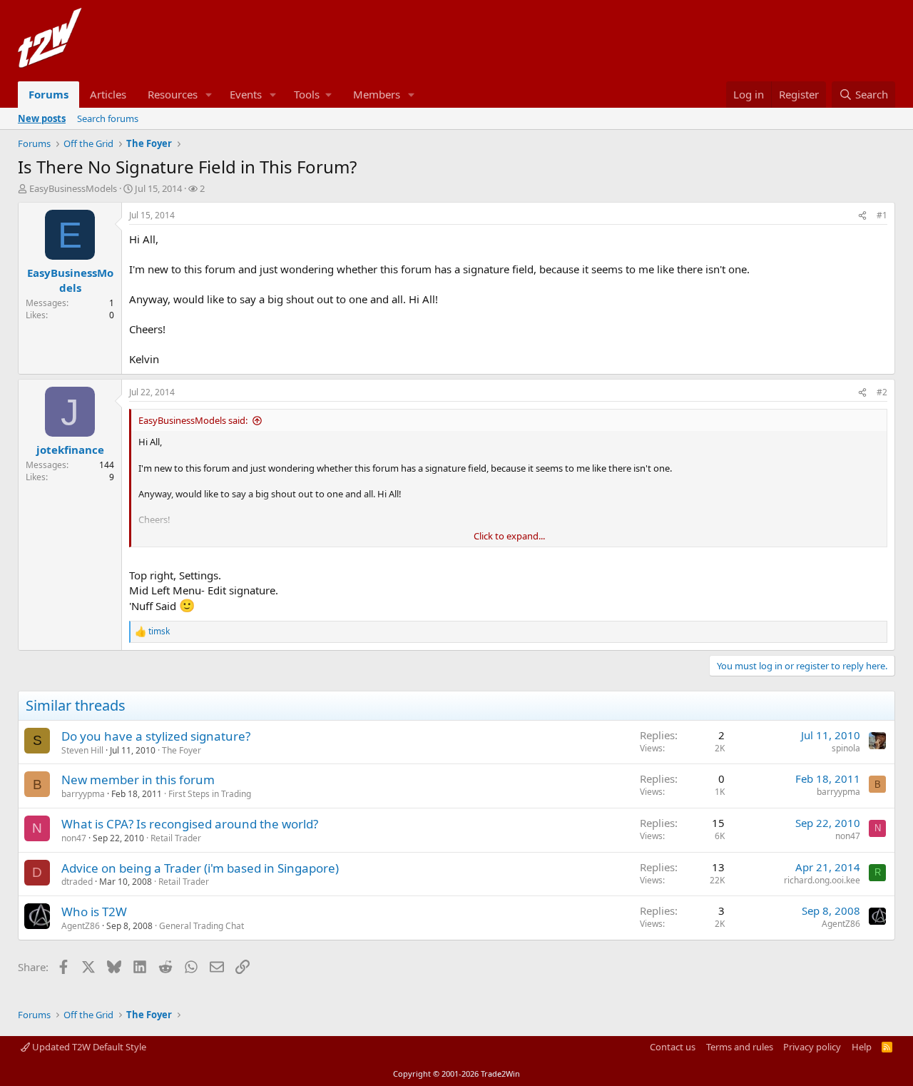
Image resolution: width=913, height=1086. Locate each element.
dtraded (77, 882)
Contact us (672, 1046)
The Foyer (181, 750)
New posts (42, 118)
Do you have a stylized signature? (155, 736)
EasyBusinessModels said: (193, 420)
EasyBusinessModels (73, 188)
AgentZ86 (80, 926)
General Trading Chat (201, 926)
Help (862, 1046)
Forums (48, 94)
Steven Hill (82, 750)
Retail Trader (176, 838)
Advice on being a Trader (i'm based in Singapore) (200, 868)
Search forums (107, 118)
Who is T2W (94, 911)
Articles (108, 94)
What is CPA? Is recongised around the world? (189, 824)
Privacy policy (812, 1046)
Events (246, 94)
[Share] (862, 216)
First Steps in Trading (209, 794)
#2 (882, 392)
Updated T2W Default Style (88, 1046)
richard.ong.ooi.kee (822, 880)
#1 (882, 215)
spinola (846, 748)
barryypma (83, 794)
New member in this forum (138, 779)
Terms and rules (739, 1046)
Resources (173, 94)
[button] (209, 94)
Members (376, 94)
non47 (73, 838)
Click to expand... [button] (509, 535)
